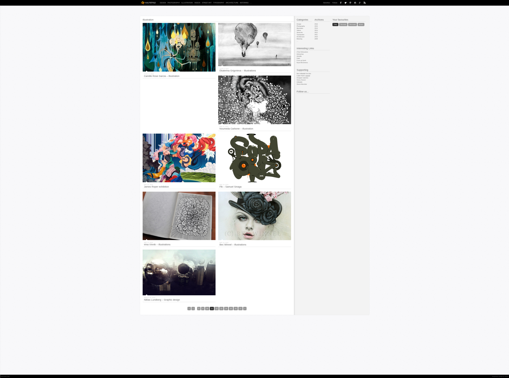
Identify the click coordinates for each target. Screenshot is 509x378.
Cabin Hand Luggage (303, 75)
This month (352, 24)
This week (343, 24)
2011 (316, 34)
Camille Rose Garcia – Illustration (161, 76)
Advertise (326, 3)
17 (240, 308)
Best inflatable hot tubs (304, 73)
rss (364, 2)
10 (207, 308)
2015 (316, 26)
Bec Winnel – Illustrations (233, 244)
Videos (197, 3)
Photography (174, 3)
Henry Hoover (301, 80)
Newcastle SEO (5, 376)
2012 (316, 32)
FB (340, 2)
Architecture (232, 3)
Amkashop (300, 54)
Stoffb (506, 376)
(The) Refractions (302, 52)
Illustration (187, 3)
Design (163, 3)
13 (221, 308)
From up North (301, 60)
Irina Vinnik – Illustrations (157, 244)
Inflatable (299, 82)
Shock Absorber (302, 84)
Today (335, 24)
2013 (316, 30)
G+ (359, 2)
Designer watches (302, 78)
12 (216, 308)
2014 (316, 28)
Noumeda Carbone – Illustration (236, 128)
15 (231, 308)
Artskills (299, 56)
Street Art (207, 3)
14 (226, 308)
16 (235, 308)
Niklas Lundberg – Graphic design (162, 299)
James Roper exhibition (156, 186)
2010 (316, 37)
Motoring (244, 3)
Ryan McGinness (302, 62)
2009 (316, 39)
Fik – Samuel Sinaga (231, 186)
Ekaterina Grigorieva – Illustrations (238, 70)
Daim (298, 58)
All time (361, 24)
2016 (316, 24)
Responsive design (497, 376)
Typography (218, 3)
